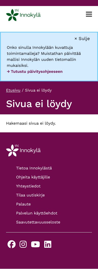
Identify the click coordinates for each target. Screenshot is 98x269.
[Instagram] (23, 245)
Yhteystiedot (28, 186)
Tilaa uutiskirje (30, 195)
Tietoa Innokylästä (34, 168)
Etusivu (13, 90)
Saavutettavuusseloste (38, 222)
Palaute (23, 204)
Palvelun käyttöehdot (36, 213)
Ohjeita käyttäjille (33, 177)
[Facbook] (12, 245)
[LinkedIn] (47, 245)
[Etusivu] (23, 16)
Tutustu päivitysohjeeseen (37, 71)
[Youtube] (35, 245)
